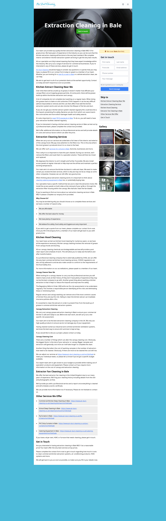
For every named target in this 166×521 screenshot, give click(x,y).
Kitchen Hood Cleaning (109, 108)
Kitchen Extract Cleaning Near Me (113, 101)
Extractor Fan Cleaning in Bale (111, 111)
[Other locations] (123, 4)
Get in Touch (105, 117)
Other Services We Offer (109, 114)
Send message (114, 89)
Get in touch (83, 31)
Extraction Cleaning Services (111, 104)
